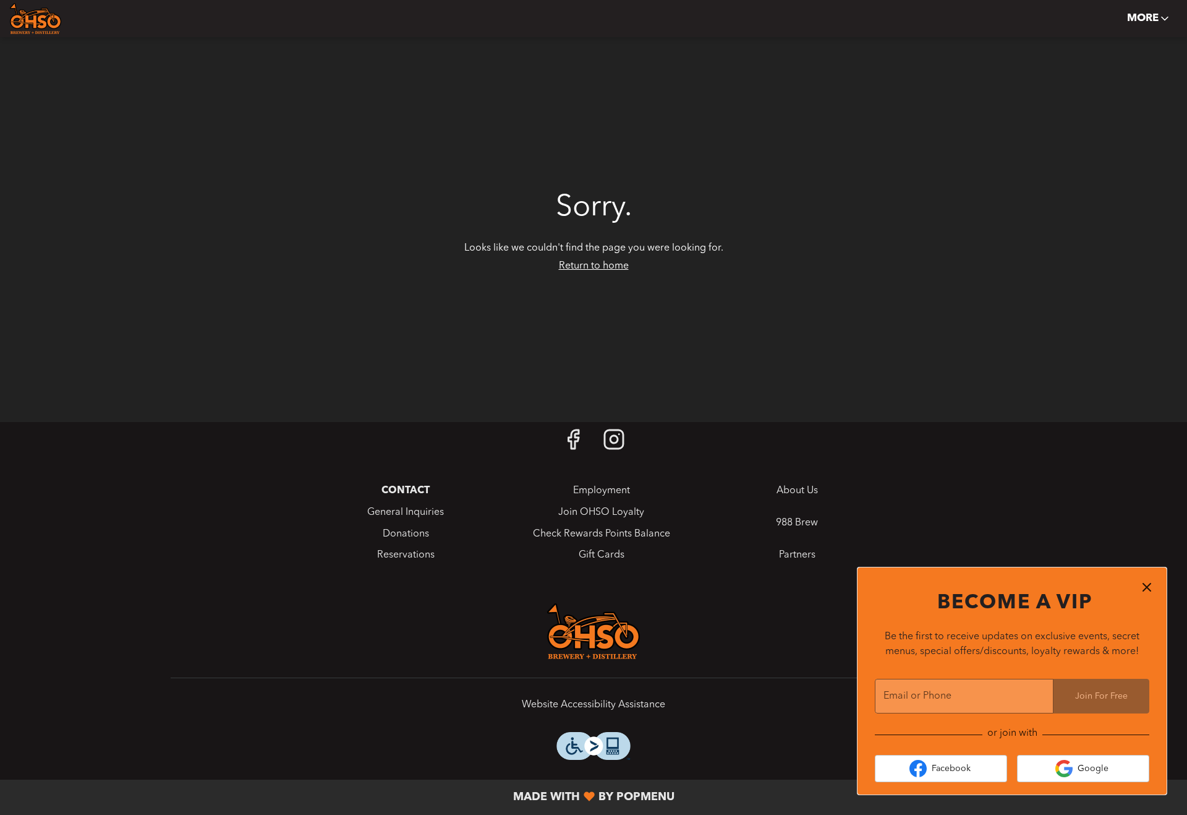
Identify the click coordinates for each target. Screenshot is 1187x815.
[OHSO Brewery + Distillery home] (65, 18)
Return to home (594, 266)
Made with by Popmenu (341, 797)
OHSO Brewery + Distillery (593, 631)
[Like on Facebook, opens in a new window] (573, 444)
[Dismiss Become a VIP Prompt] (1147, 587)
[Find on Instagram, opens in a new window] (614, 444)
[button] (1149, 18)
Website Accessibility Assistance (593, 705)
